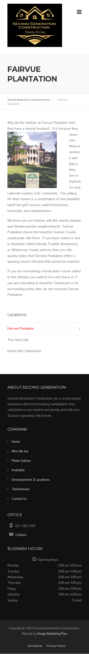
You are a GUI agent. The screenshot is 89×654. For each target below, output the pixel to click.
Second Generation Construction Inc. (29, 99)
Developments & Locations (31, 480)
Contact (20, 535)
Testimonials (21, 489)
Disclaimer (35, 645)
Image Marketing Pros (52, 634)
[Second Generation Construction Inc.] (34, 25)
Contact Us (19, 499)
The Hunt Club (18, 340)
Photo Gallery (21, 461)
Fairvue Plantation (20, 328)
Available (18, 470)
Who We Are (20, 451)
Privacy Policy (56, 645)
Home (16, 442)
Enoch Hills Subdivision (24, 351)
